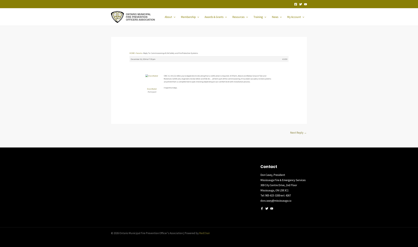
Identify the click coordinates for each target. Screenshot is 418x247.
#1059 (284, 59)
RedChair (204, 233)
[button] (173, 17)
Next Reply (298, 132)
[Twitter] (300, 4)
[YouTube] (305, 4)
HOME (132, 53)
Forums (139, 53)
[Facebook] (295, 4)
